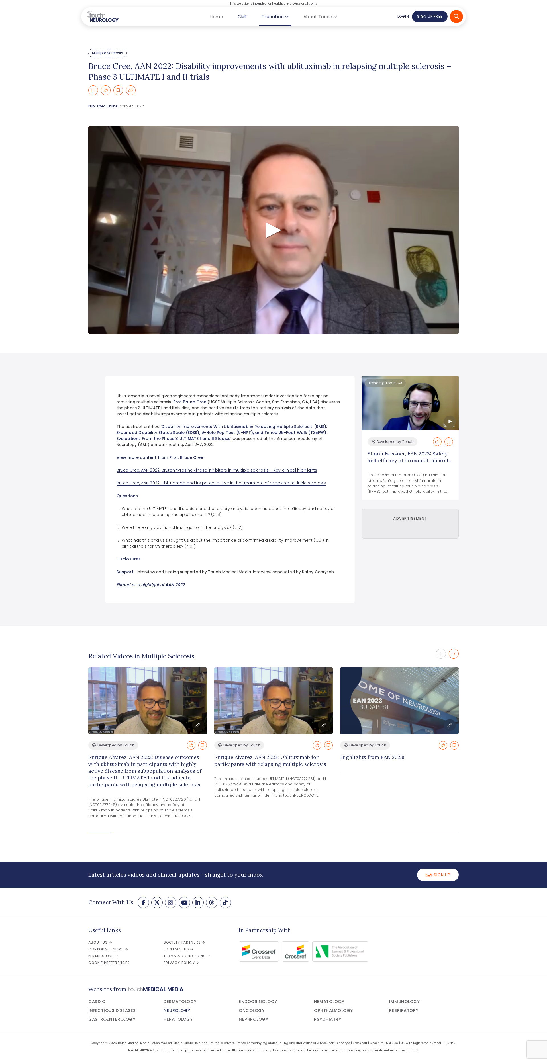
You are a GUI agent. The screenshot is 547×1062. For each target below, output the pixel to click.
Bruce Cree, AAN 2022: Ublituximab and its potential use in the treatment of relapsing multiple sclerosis (221, 483)
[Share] (93, 90)
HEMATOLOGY (329, 1001)
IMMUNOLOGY (404, 1001)
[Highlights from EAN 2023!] (399, 700)
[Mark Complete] (106, 90)
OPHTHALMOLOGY (333, 1010)
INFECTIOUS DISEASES (112, 1010)
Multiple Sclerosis (107, 52)
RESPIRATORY (404, 1010)
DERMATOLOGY (180, 1001)
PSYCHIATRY (327, 1019)
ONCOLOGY (251, 1010)
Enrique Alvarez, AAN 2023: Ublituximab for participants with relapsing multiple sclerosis (270, 760)
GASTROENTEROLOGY (111, 1019)
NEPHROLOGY (253, 1019)
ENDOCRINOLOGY (258, 1001)
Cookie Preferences (109, 962)
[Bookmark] (118, 90)
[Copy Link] (131, 90)
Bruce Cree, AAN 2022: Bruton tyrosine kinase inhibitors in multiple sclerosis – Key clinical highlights (217, 470)
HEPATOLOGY (178, 1019)
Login (403, 16)
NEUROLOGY (177, 1010)
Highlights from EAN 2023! (372, 757)
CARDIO (96, 1001)
